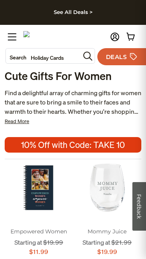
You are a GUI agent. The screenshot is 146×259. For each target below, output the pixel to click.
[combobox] (43, 56)
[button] (115, 37)
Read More (17, 121)
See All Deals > (73, 12)
